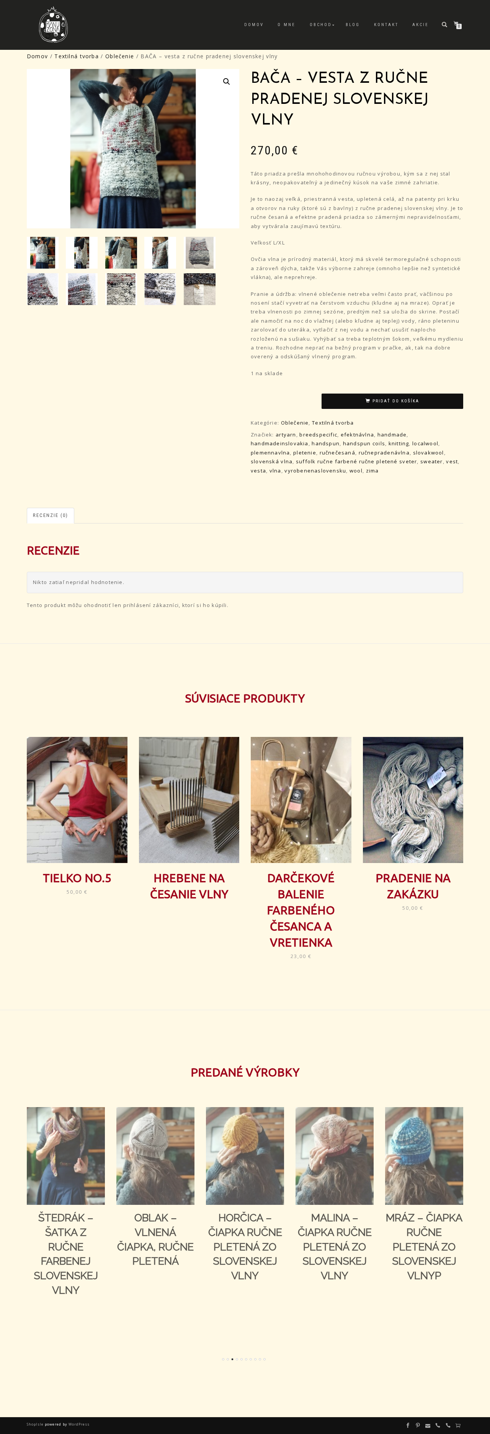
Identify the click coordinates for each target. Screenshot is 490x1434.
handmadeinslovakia (280, 443)
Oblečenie (119, 56)
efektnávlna (357, 434)
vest (452, 461)
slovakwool (428, 452)
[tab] (51, 515)
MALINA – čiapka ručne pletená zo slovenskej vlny (335, 1246)
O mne (287, 24)
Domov (254, 24)
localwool (425, 443)
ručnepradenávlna (384, 452)
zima (372, 470)
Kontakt (386, 24)
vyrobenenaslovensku (315, 470)
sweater (431, 461)
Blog (353, 24)
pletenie (304, 452)
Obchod (321, 24)
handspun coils (364, 443)
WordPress (78, 1424)
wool (356, 470)
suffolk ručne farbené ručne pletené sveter (356, 461)
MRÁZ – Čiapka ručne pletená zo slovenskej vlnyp (424, 1246)
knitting (399, 443)
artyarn (286, 434)
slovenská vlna (271, 461)
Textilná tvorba (76, 56)
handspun (326, 443)
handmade (392, 434)
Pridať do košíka (395, 401)
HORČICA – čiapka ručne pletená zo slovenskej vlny (245, 1246)
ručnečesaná (337, 452)
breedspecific (318, 434)
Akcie (420, 24)
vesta (258, 470)
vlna (275, 470)
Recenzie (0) (50, 515)
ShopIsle (36, 1424)
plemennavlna (270, 452)
